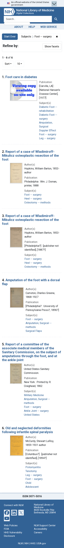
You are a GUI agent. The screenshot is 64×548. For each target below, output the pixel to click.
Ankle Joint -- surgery (36, 410)
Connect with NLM (13, 505)
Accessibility (40, 529)
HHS (32, 543)
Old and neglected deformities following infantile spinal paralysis (27, 430)
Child (28, 482)
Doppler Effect (47, 130)
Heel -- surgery (33, 198)
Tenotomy (31, 471)
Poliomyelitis (33, 467)
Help (32, 26)
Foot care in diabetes (21, 77)
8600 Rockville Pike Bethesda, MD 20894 (45, 511)
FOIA (6, 529)
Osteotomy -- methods (37, 202)
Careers (38, 532)
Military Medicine (34, 395)
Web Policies (11, 525)
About (18, 26)
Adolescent (32, 486)
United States (32, 414)
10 (20, 63)
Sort (7, 63)
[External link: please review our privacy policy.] (7, 512)
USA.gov (41, 543)
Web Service (48, 26)
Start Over (10, 36)
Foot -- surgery (47, 134)
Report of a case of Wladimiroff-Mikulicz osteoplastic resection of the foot (30, 155)
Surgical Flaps (34, 330)
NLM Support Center (45, 525)
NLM (20, 543)
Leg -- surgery (47, 138)
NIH (27, 543)
